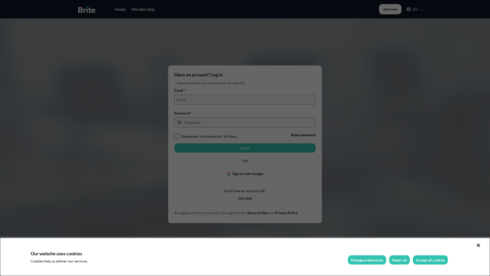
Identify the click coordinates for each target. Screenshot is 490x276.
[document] (245, 257)
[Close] (478, 245)
